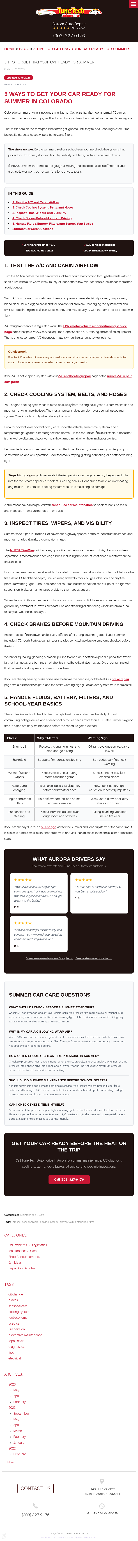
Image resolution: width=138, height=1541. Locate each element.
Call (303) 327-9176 (69, 1179)
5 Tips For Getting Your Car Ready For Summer (81, 49)
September (21, 1413)
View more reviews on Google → (49, 958)
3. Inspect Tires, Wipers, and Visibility (39, 213)
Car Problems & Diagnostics (27, 1245)
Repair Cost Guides (21, 1268)
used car (14, 1323)
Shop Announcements (24, 1257)
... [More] (9, 1462)
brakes (16, 1222)
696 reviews (78, 28)
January (18, 1442)
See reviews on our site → (93, 958)
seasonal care (30, 1222)
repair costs (16, 1341)
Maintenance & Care (32, 1215)
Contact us (35, 1488)
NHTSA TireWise (22, 550)
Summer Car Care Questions (32, 229)
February (19, 1402)
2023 (12, 1407)
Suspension (16, 1329)
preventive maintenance (73, 1222)
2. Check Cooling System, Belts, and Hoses (42, 207)
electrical (14, 1358)
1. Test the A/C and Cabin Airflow (35, 202)
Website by (76, 1533)
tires (91, 1222)
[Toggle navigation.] (133, 4)
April (16, 1396)
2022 (12, 1448)
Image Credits (57, 1533)
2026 (12, 1384)
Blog (24, 49)
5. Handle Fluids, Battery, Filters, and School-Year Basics (52, 223)
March (17, 1431)
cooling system (49, 1222)
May (16, 1390)
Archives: (13, 1374)
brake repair (120, 679)
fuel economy (17, 1317)
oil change (48, 827)
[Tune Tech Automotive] (69, 12)
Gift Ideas (15, 1262)
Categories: (15, 1235)
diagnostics (16, 1346)
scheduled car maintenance (72, 505)
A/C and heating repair (74, 376)
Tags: (9, 1284)
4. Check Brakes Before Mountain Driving (42, 218)
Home (9, 49)
